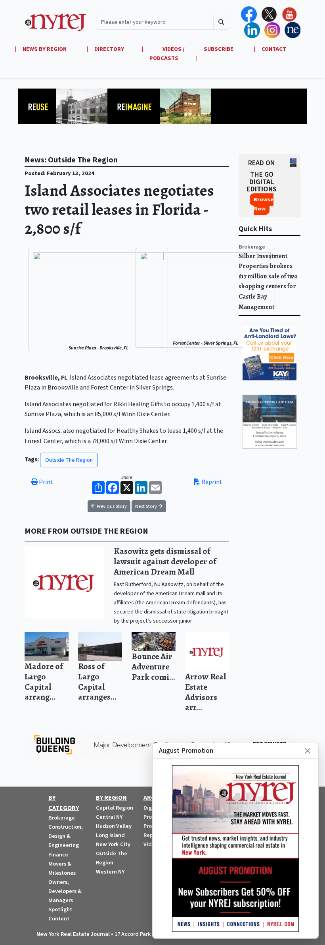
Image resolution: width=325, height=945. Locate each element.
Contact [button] (274, 49)
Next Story (146, 506)
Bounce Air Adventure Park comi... (153, 666)
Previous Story (111, 506)
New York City (113, 844)
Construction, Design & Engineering (65, 836)
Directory (109, 49)
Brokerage (252, 247)
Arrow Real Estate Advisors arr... (205, 692)
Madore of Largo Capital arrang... (44, 681)
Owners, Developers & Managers (65, 891)
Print (45, 482)
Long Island (110, 835)
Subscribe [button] (219, 49)
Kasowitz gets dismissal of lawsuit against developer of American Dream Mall (165, 561)
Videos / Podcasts (167, 53)
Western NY (110, 872)
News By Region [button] (45, 49)
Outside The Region (69, 460)
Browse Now (263, 204)
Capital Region (114, 808)
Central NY (109, 817)
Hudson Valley (114, 826)
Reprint (211, 482)
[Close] (307, 750)
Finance (58, 854)
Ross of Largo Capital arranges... (97, 681)
